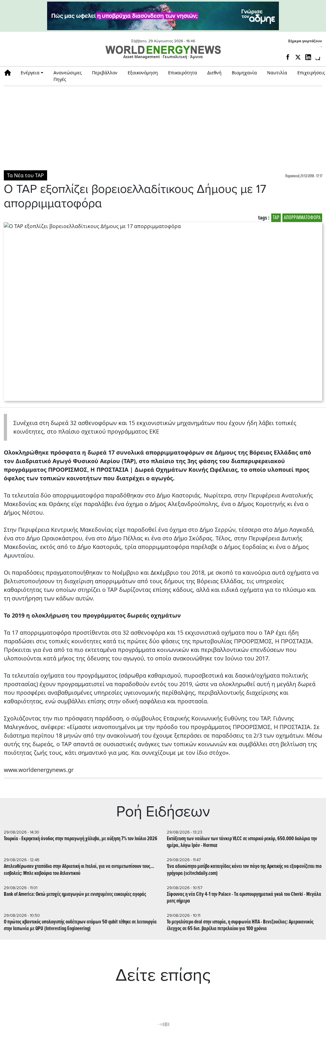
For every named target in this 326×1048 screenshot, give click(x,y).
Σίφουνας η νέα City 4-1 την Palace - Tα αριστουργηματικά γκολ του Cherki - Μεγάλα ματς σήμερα (244, 897)
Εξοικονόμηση (143, 73)
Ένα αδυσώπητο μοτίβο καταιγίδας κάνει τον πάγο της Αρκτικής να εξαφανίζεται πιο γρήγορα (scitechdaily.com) (244, 869)
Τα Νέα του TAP (25, 175)
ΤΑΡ (276, 217)
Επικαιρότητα (182, 73)
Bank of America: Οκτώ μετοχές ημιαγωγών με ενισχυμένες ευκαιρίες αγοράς (75, 894)
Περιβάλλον (104, 73)
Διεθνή (214, 73)
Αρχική (10, 72)
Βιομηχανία (244, 73)
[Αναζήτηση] (318, 58)
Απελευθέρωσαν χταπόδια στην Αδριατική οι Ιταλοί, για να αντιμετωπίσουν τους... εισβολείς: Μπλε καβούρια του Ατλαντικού (79, 869)
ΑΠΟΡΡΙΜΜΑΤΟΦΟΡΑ (302, 217)
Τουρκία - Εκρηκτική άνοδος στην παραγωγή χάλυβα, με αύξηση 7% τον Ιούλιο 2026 (80, 838)
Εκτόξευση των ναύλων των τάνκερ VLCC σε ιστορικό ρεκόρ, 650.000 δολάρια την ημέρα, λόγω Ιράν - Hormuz (242, 842)
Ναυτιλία (277, 73)
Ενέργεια (30, 73)
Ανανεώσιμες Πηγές (67, 76)
